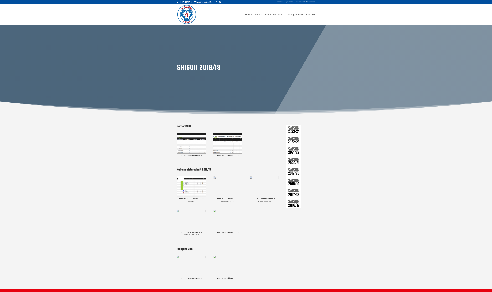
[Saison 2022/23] (293, 140)
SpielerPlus (290, 2)
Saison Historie (273, 15)
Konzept (280, 2)
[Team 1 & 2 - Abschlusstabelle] (191, 196)
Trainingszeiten (294, 15)
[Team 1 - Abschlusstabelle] (191, 153)
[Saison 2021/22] (293, 151)
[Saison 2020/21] (293, 161)
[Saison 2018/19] (293, 182)
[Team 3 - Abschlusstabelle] (227, 230)
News (258, 15)
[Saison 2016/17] (293, 203)
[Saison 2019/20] (293, 172)
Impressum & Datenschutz (305, 2)
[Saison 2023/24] (293, 130)
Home (248, 15)
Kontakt (310, 15)
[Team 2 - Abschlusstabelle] (227, 153)
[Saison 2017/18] (293, 192)
